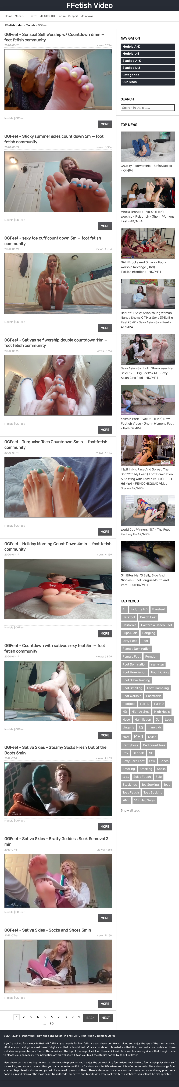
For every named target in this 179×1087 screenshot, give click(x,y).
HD (125, 712)
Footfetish (153, 696)
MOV (126, 737)
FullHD (159, 704)
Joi (158, 719)
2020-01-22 (11, 147)
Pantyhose (130, 745)
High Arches (140, 712)
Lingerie (128, 727)
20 (51, 1023)
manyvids (155, 727)
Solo (159, 777)
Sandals (138, 753)
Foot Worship (132, 696)
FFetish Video (89, 5)
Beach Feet (148, 617)
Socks (161, 769)
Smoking (146, 769)
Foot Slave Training (136, 680)
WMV (126, 800)
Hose (126, 719)
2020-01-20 (12, 351)
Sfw (152, 761)
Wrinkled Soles (144, 800)
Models (8, 118)
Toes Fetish (131, 792)
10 (79, 1017)
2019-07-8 (11, 849)
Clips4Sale (130, 633)
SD (151, 753)
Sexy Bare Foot (134, 761)
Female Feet (132, 656)
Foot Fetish (157, 664)
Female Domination (137, 649)
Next (106, 1018)
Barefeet (158, 609)
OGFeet (20, 118)
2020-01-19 (11, 452)
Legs (168, 719)
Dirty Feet (130, 641)
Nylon (152, 737)
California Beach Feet (156, 625)
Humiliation (143, 719)
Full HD (144, 704)
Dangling (148, 633)
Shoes (164, 761)
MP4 (138, 736)
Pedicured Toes (154, 745)
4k (124, 609)
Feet (145, 641)
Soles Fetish (142, 777)
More (105, 124)
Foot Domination (134, 664)
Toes (167, 785)
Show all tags (130, 810)
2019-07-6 (10, 935)
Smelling (129, 769)
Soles (126, 777)
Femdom (151, 656)
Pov (125, 753)
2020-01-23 (11, 45)
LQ (141, 727)
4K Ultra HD (139, 609)
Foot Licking (160, 672)
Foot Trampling (158, 688)
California (129, 625)
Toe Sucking (150, 785)
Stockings (130, 785)
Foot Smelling (132, 688)
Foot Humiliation (134, 672)
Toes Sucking (153, 792)
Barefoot (129, 617)
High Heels (162, 712)
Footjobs (129, 704)
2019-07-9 (10, 758)
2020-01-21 (11, 249)
